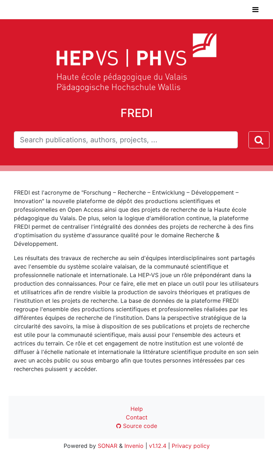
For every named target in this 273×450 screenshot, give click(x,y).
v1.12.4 (157, 445)
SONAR (107, 445)
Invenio (134, 445)
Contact (137, 417)
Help (136, 408)
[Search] (258, 139)
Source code (139, 425)
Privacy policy (191, 445)
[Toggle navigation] (255, 9)
